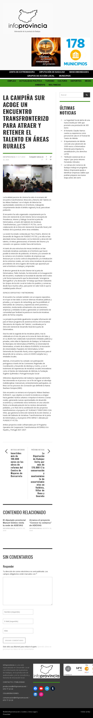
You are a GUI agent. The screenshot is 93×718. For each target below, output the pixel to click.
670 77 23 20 (8, 689)
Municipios (65, 76)
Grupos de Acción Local (40, 76)
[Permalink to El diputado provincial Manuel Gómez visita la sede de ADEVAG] (14, 537)
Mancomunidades (79, 72)
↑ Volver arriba (85, 712)
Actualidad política (30, 81)
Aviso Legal (32, 712)
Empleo (12, 81)
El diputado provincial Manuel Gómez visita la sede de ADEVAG (14, 522)
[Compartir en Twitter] (50, 156)
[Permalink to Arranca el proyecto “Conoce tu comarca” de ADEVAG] (40, 537)
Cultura (62, 81)
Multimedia (55, 85)
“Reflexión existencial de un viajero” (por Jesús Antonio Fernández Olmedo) (74, 159)
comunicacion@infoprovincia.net (15, 697)
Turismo (49, 81)
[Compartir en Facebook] (46, 156)
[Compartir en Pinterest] (46, 159)
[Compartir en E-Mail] (50, 159)
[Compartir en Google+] (42, 159)
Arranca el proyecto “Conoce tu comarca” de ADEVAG (40, 522)
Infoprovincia (9, 157)
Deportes (76, 81)
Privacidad (6, 714)
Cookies (24, 712)
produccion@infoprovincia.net (14, 686)
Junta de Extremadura (22, 72)
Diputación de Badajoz (52, 72)
